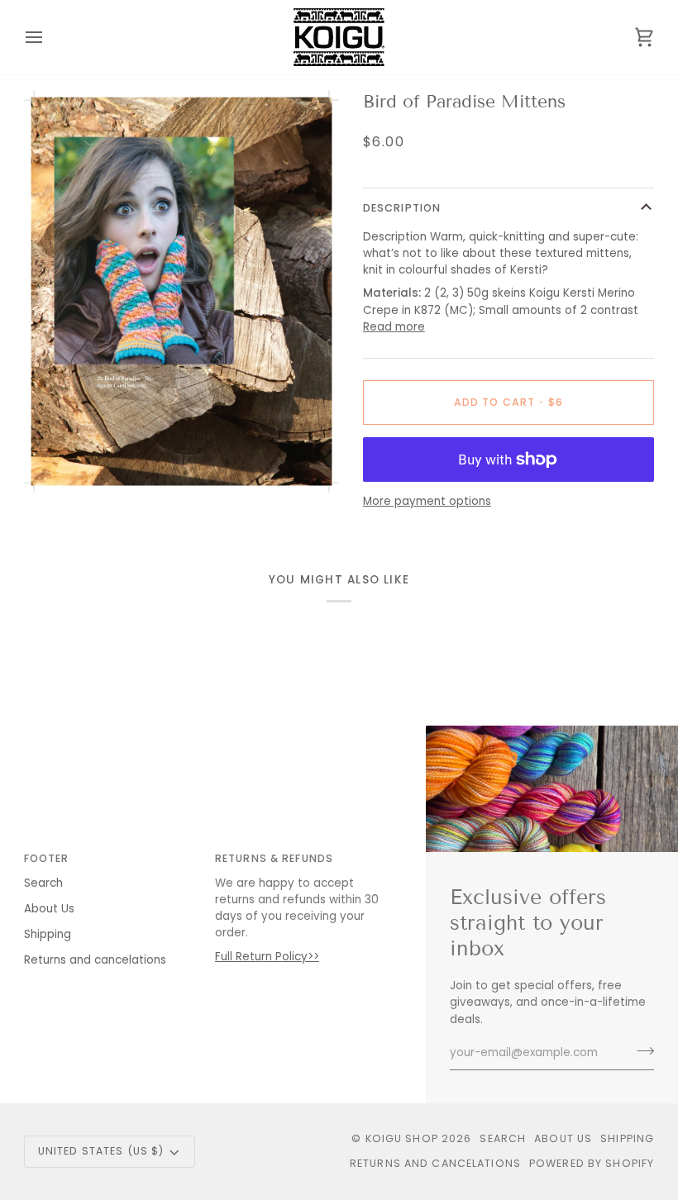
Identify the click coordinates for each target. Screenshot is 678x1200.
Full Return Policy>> (267, 956)
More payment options (427, 501)
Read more (394, 327)
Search (43, 883)
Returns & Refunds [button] (274, 858)
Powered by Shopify (591, 1163)
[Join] (640, 1051)
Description (402, 208)
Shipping (47, 934)
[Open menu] (49, 37)
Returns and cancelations (95, 960)
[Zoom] (55, 461)
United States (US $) (101, 1151)
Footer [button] (46, 858)
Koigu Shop (401, 1138)
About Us (49, 909)
